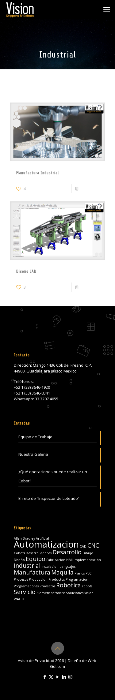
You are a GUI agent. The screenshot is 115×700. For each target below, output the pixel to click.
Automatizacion (46, 544)
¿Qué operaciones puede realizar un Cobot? (52, 476)
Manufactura (32, 572)
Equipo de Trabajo (35, 437)
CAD (83, 546)
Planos (80, 573)
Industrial (27, 566)
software (58, 593)
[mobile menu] (107, 9)
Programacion (77, 579)
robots (87, 586)
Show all (97, 85)
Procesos (21, 579)
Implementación (87, 560)
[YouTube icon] (57, 677)
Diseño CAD (26, 271)
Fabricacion (55, 560)
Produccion (38, 579)
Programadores (26, 586)
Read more (90, 188)
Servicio (25, 592)
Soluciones (74, 593)
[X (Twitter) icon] (51, 677)
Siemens (43, 593)
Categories (20, 85)
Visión (89, 593)
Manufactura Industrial (37, 172)
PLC (88, 573)
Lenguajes (67, 566)
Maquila (62, 572)
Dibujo (87, 553)
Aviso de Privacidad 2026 (41, 660)
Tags (42, 85)
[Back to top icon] (57, 648)
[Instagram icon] (70, 677)
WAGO (19, 599)
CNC (93, 545)
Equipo (35, 559)
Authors (67, 85)
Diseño (19, 560)
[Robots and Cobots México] (20, 9)
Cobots (19, 553)
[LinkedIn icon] (64, 677)
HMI (69, 560)
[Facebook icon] (44, 677)
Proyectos (47, 586)
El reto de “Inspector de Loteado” (48, 498)
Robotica (68, 585)
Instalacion (50, 566)
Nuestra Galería (33, 454)
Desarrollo (67, 552)
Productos (56, 579)
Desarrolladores (39, 553)
